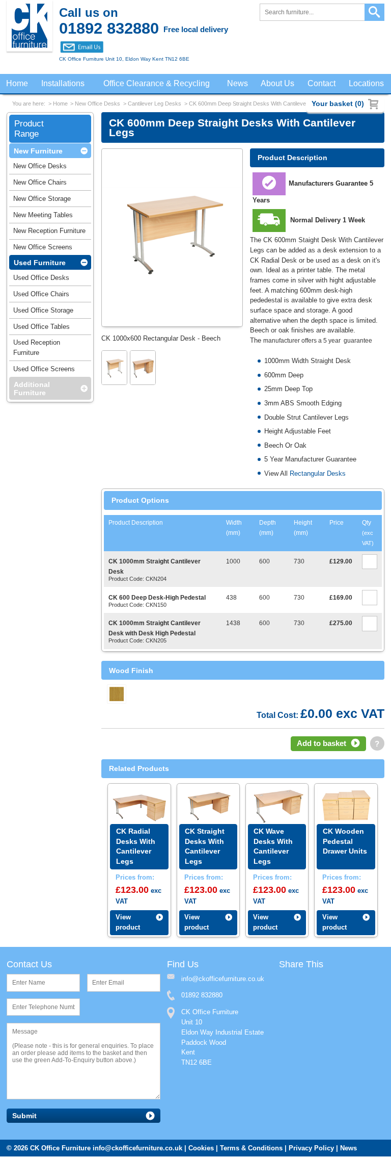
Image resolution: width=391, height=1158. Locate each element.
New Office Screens (42, 250)
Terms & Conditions (251, 1149)
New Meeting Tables (43, 218)
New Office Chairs (40, 185)
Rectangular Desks (318, 474)
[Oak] (116, 695)
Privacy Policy (311, 1149)
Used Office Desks (41, 281)
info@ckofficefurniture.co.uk (137, 1149)
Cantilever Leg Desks (154, 104)
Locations (366, 84)
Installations (64, 84)
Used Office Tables (41, 329)
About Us (277, 84)
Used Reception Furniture (36, 350)
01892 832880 (201, 996)
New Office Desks (97, 104)
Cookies (201, 1149)
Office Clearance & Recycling (157, 84)
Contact (321, 84)
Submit (24, 1117)
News (236, 84)
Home (17, 84)
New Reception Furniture (49, 234)
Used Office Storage (43, 313)
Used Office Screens (44, 372)
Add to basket (321, 744)
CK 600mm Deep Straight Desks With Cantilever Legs (255, 104)
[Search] (374, 12)
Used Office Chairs (41, 297)
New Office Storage (42, 201)
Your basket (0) (338, 103)
